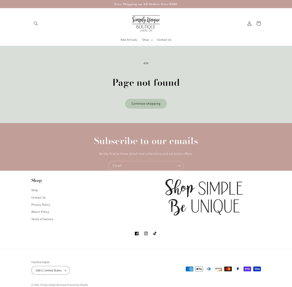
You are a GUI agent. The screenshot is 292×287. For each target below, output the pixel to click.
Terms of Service (42, 219)
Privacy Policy (40, 204)
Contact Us (38, 197)
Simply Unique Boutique (53, 284)
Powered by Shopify (77, 284)
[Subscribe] (178, 166)
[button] (36, 23)
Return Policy (40, 212)
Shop (34, 190)
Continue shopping (146, 103)
